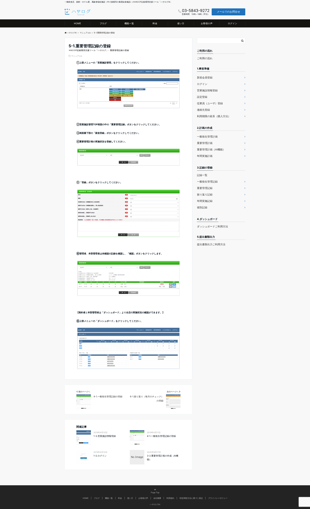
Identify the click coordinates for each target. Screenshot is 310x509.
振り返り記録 (204, 194)
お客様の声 (207, 23)
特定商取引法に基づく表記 (191, 498)
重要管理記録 (204, 188)
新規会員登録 (204, 77)
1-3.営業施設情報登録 (104, 436)
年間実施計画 (204, 156)
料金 (155, 23)
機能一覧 (129, 23)
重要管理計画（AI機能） (211, 149)
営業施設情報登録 (207, 90)
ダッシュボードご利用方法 (212, 226)
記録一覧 (202, 175)
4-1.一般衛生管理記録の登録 (161, 436)
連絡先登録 (203, 109)
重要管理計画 (204, 143)
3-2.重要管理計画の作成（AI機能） (162, 457)
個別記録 (202, 207)
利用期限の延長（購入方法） (214, 116)
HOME (77, 23)
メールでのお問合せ (228, 11)
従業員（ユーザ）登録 (210, 103)
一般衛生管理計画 (207, 136)
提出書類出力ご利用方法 (211, 244)
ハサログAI (155, 504)
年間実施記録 (204, 201)
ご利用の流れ (204, 58)
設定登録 (202, 96)
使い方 (180, 23)
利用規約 (170, 498)
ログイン (232, 23)
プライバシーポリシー (217, 498)
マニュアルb (76, 56)
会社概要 (157, 498)
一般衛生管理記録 (207, 181)
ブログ (103, 23)
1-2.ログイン (100, 455)
